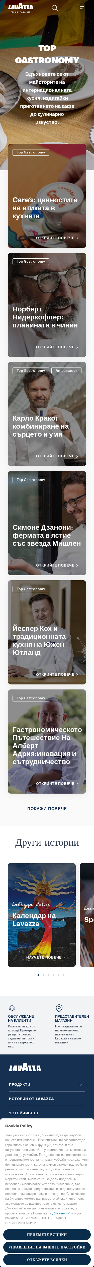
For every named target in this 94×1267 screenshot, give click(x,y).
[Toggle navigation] (82, 8)
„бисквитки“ (61, 1213)
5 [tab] (58, 975)
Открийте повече (55, 238)
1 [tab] (38, 975)
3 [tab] (48, 975)
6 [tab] (63, 975)
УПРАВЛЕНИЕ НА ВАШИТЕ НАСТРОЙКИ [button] (47, 1247)
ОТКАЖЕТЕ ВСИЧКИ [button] (47, 1259)
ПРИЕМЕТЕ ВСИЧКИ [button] (47, 1234)
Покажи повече (47, 809)
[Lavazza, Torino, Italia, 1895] (20, 8)
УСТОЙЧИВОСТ (24, 1113)
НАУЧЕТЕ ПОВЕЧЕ (44, 957)
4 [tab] (53, 975)
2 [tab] (43, 975)
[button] (55, 8)
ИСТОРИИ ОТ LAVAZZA (31, 1099)
